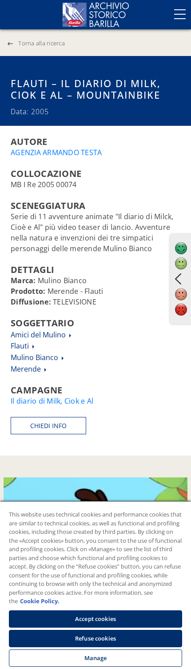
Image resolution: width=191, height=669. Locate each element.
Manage (95, 658)
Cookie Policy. (40, 601)
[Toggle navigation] (180, 14)
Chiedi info (48, 425)
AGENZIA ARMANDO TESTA (56, 152)
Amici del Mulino (39, 335)
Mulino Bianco (35, 357)
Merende (27, 369)
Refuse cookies (95, 638)
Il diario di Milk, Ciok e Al (52, 401)
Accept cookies (95, 619)
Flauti (21, 346)
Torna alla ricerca (41, 43)
